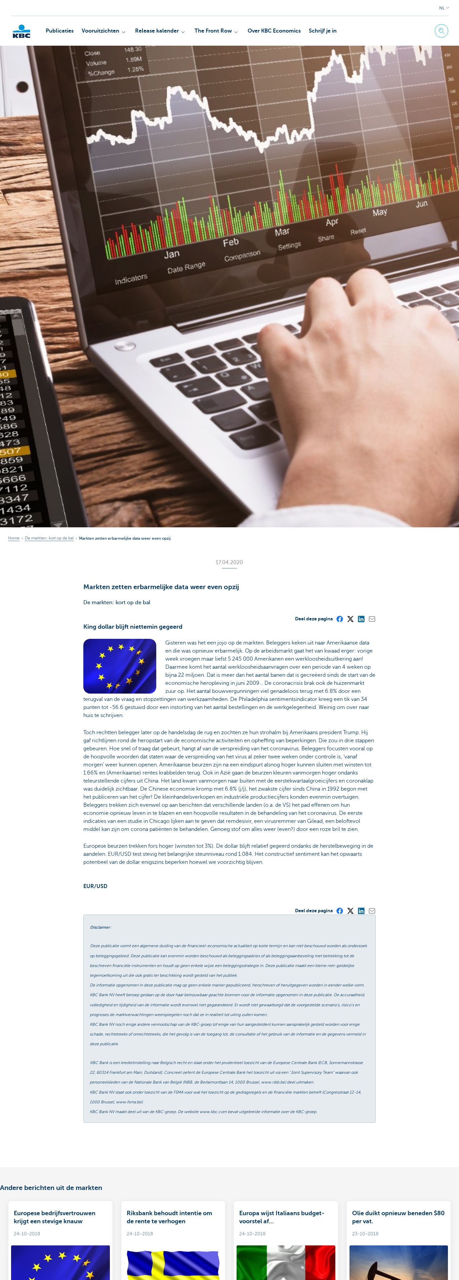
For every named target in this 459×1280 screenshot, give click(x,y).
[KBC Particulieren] (21, 31)
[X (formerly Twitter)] (350, 619)
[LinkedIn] (361, 619)
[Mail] (372, 619)
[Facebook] (339, 619)
